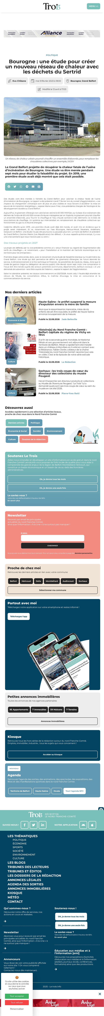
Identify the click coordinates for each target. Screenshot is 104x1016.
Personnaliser (17, 1009)
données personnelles (83, 553)
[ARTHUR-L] (52, 1003)
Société (18, 850)
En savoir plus (14, 501)
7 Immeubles (39, 709)
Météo (13, 897)
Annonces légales (24, 880)
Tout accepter (17, 996)
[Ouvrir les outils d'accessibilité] (101, 810)
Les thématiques (23, 836)
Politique (52, 55)
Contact (15, 901)
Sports (18, 847)
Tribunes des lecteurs (28, 867)
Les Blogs (16, 862)
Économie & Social (16, 320)
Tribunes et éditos (24, 871)
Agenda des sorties (25, 884)
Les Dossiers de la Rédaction (34, 875)
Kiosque (15, 893)
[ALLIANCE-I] (52, 45)
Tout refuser (17, 1002)
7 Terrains (71, 709)
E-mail (24, 533)
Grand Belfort (89, 81)
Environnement (24, 854)
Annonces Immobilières (29, 888)
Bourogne (76, 81)
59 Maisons (56, 709)
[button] (9, 186)
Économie (20, 843)
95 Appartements (19, 709)
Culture (11, 361)
